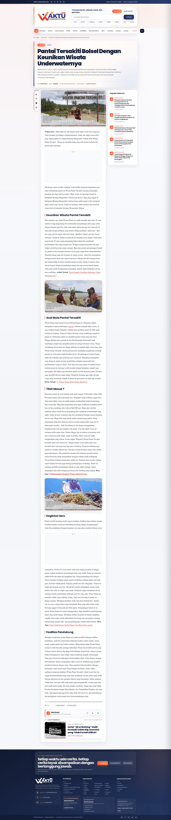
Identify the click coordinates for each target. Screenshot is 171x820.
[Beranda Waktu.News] (51, 16)
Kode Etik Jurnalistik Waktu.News (72, 787)
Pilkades (117, 22)
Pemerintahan (59, 31)
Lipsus (107, 789)
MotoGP (83, 22)
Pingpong (92, 22)
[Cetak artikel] (36, 107)
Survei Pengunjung (122, 787)
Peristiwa (110, 31)
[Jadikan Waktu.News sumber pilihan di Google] (92, 713)
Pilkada (109, 22)
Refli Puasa (43, 84)
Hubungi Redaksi (115, 763)
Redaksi (66, 785)
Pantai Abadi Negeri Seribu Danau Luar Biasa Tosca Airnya (70, 625)
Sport (103, 31)
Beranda (36, 37)
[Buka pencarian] (142, 31)
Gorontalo (87, 809)
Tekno (85, 787)
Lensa (107, 794)
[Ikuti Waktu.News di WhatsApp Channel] (98, 713)
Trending (97, 789)
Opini (85, 794)
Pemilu (100, 22)
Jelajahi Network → (69, 807)
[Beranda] (36, 31)
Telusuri (129, 17)
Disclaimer (66, 791)
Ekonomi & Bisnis (94, 31)
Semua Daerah (89, 805)
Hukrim (75, 31)
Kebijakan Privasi (68, 792)
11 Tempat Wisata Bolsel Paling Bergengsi (72, 382)
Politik (68, 31)
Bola (75, 22)
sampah (71, 326)
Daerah (50, 31)
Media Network (128, 11)
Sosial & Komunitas (86, 789)
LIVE (135, 31)
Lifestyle (118, 31)
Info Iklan (120, 789)
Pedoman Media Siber (69, 789)
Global (107, 785)
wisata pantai (72, 705)
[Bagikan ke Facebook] (36, 94)
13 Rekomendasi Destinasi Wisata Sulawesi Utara (68, 474)
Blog (96, 794)
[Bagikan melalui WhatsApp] (36, 103)
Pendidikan (83, 31)
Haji (125, 22)
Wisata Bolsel (60, 705)
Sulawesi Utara (89, 807)
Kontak (119, 783)
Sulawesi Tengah (89, 811)
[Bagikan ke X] (36, 99)
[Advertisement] (73, 167)
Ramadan (132, 22)
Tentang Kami (67, 783)
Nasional (42, 31)
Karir (119, 791)
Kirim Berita (117, 11)
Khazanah (108, 792)
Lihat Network (128, 763)
